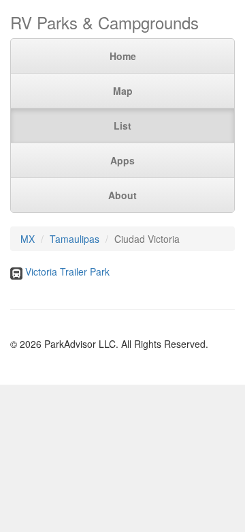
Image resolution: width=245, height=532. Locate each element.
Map (123, 91)
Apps (122, 160)
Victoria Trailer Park (67, 271)
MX (27, 239)
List (122, 125)
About (122, 195)
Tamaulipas (74, 239)
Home (123, 56)
